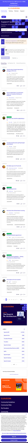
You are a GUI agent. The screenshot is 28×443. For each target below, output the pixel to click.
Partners (16, 11)
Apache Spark (7, 354)
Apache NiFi (9, 83)
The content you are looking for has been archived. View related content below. (15, 51)
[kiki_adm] (4, 118)
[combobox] (14, 32)
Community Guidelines (8, 402)
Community (4, 11)
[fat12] (4, 234)
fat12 (10, 237)
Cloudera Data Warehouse (20, 224)
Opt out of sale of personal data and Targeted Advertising (14, 433)
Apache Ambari (7, 345)
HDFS (5, 351)
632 (21, 299)
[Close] (26, 414)
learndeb (10, 146)
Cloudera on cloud (19, 133)
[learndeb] (4, 143)
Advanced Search (5, 35)
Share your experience (11, 40)
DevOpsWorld (11, 97)
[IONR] (4, 256)
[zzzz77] (4, 280)
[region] (14, 427)
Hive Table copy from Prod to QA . (14, 165)
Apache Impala (10, 156)
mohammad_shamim (13, 168)
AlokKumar (11, 191)
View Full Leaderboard (14, 374)
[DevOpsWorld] (4, 93)
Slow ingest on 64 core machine (14, 279)
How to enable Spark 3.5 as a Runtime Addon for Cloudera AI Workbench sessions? (15, 94)
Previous (11, 364)
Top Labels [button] (23, 328)
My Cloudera (5, 408)
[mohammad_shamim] (4, 167)
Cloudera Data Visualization (12, 270)
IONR (10, 260)
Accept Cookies (14, 440)
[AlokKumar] (4, 188)
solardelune (11, 212)
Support (22, 11)
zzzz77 (10, 281)
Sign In (3, 16)
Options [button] (14, 58)
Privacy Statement (17, 430)
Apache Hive (9, 178)
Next (16, 364)
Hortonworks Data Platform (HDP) (11, 348)
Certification (9, 246)
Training (11, 11)
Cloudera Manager (10, 133)
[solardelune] (4, 211)
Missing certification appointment (14, 235)
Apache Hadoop (7, 357)
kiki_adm (10, 122)
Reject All (14, 436)
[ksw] (4, 70)
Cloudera (15, 246)
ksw (9, 73)
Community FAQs (6, 405)
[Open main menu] (26, 17)
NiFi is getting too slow (11, 188)
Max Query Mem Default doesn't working (16, 210)
